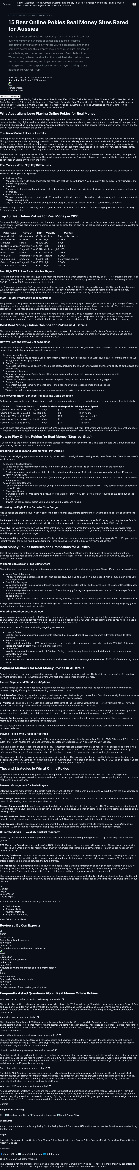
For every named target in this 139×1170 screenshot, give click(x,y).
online (56, 456)
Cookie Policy (51, 1126)
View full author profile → (13, 919)
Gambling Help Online (16, 1115)
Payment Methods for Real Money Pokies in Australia (52, 104)
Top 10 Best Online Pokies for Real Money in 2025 (89, 99)
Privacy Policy (36, 1126)
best (97, 674)
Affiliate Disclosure (89, 1126)
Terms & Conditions (69, 1126)
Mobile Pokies (24, 5)
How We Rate (107, 1126)
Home (20, 2)
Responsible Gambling (43, 1115)
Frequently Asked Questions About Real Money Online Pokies (32, 107)
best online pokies (86, 225)
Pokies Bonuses (116, 2)
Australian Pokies (33, 2)
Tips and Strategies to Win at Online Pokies (104, 104)
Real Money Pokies (72, 2)
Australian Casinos (51, 2)
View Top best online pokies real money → (30, 77)
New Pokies (101, 2)
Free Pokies (88, 2)
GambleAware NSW (67, 1115)
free (35, 170)
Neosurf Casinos (62, 5)
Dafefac (7, 4)
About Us (5, 1126)
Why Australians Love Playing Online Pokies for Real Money (31, 99)
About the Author (19, 1126)
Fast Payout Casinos (42, 5)
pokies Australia (67, 141)
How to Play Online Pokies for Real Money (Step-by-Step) (69, 102)
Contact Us (6, 1129)
